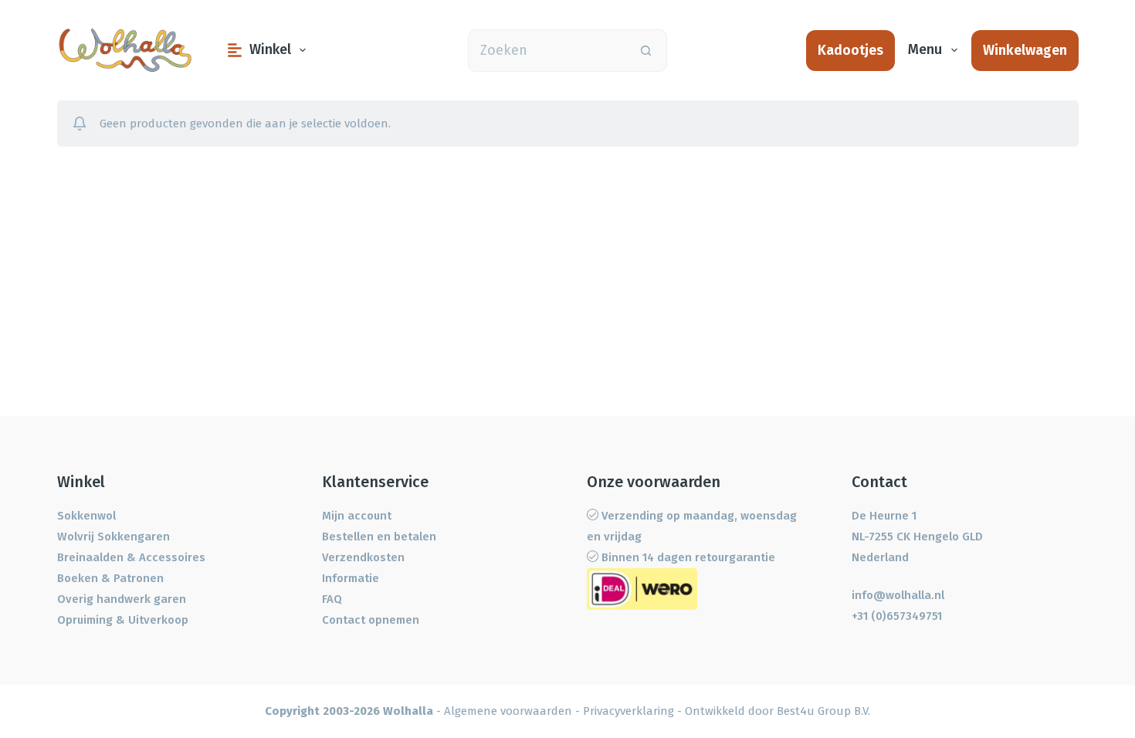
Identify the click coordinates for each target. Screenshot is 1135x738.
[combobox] (547, 50)
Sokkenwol (86, 516)
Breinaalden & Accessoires (131, 557)
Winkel (270, 49)
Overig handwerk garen (121, 599)
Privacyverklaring (628, 711)
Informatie (350, 578)
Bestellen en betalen (379, 536)
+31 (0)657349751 (897, 616)
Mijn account (356, 516)
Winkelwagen (1025, 50)
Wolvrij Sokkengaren (113, 536)
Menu (925, 49)
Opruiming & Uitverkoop (122, 620)
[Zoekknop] (645, 50)
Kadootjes (850, 50)
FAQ (332, 599)
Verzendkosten (363, 557)
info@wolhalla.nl (898, 595)
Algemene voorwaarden (508, 711)
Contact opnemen (370, 620)
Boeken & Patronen (110, 578)
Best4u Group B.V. (823, 711)
